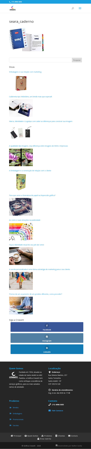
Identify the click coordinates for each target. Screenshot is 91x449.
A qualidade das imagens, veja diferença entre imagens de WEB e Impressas (38, 146)
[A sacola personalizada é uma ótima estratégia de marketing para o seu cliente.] (21, 281)
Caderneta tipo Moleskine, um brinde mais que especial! (30, 96)
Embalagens (17, 413)
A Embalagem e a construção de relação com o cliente (30, 170)
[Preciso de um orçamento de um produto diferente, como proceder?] (21, 305)
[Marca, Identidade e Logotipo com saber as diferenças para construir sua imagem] (21, 132)
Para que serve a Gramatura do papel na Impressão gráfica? (32, 195)
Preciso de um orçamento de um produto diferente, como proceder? (35, 294)
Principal (17, 436)
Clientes (61, 436)
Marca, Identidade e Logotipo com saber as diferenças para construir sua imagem (40, 121)
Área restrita (45, 439)
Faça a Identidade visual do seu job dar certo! (26, 245)
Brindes (15, 407)
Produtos (48, 436)
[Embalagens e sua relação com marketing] (21, 83)
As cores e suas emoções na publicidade (24, 220)
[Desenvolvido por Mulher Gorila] (69, 446)
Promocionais (17, 419)
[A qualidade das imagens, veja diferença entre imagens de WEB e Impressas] (21, 157)
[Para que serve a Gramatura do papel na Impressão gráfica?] (21, 207)
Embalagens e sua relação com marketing (25, 72)
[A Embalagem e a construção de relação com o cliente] (21, 182)
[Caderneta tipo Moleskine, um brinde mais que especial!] (21, 108)
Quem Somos (32, 436)
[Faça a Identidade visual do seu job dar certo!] (21, 256)
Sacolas (15, 425)
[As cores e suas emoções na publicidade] (21, 231)
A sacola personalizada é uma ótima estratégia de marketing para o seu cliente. (40, 269)
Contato (74, 436)
